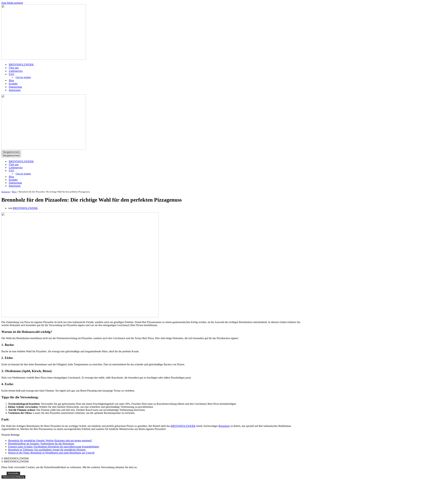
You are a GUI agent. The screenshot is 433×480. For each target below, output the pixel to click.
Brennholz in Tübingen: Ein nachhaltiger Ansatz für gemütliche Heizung (47, 449)
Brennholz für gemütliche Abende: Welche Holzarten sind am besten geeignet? (50, 440)
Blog (11, 80)
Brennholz (224, 426)
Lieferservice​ (16, 71)
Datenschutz (15, 86)
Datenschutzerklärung (13, 477)
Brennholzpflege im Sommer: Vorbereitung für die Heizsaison (41, 443)
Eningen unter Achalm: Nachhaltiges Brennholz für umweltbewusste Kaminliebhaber (53, 446)
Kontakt (13, 83)
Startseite (5, 191)
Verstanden (13, 473)
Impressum (14, 90)
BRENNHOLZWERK (21, 64)
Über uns (14, 67)
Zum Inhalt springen (12, 2)
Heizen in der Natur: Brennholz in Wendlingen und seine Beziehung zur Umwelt (51, 452)
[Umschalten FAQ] (61, 170)
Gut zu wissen (23, 77)
